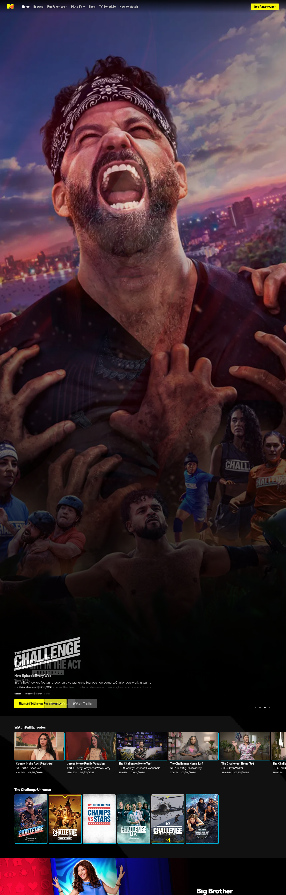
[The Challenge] (30, 818)
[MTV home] (11, 6)
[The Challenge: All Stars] (65, 818)
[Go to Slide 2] (260, 707)
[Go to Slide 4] (269, 707)
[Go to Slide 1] (255, 707)
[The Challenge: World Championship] (202, 818)
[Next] (280, 756)
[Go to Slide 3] (265, 707)
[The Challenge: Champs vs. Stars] (99, 818)
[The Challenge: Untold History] (167, 818)
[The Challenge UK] (133, 818)
